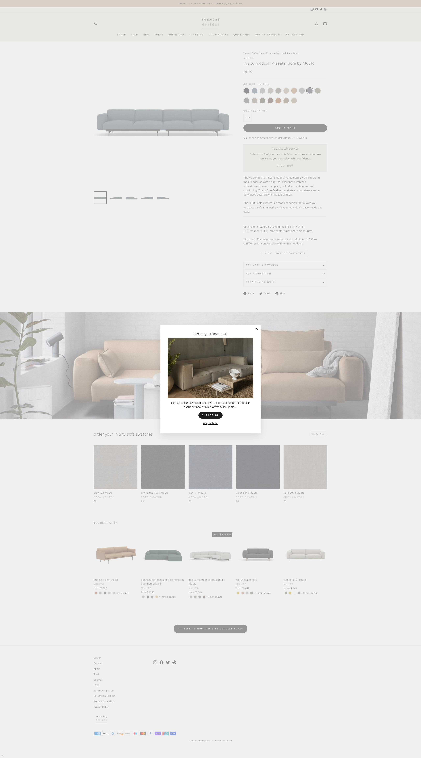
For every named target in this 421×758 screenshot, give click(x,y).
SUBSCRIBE (210, 415)
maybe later (210, 423)
